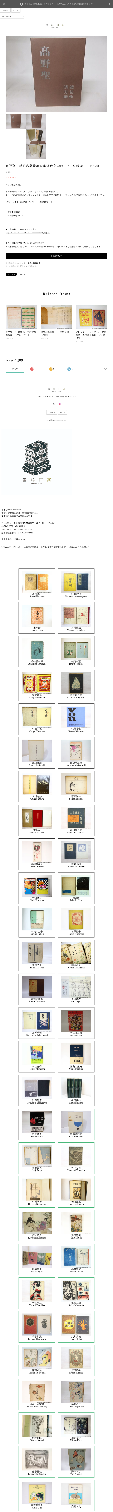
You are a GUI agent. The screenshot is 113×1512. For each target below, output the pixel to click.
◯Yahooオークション (11, 547)
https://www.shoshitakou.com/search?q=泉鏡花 (28, 233)
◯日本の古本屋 (31, 547)
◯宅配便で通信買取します (53, 547)
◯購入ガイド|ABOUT (79, 547)
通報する (22, 274)
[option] (56, 74)
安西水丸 (76, 1506)
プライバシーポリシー (45, 396)
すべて (15, 369)
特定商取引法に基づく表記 (66, 396)
